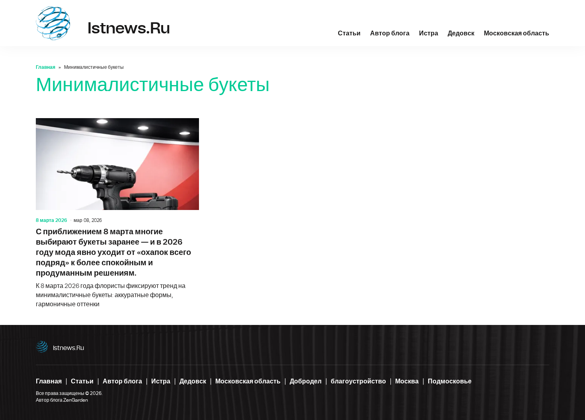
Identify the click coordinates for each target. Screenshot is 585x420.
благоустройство (358, 381)
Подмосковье (450, 381)
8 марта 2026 (51, 220)
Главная (45, 67)
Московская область (516, 33)
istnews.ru (68, 348)
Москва (407, 381)
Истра (428, 33)
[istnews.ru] (53, 23)
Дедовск (461, 33)
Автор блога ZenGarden (62, 400)
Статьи (349, 33)
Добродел (306, 381)
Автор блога (390, 33)
